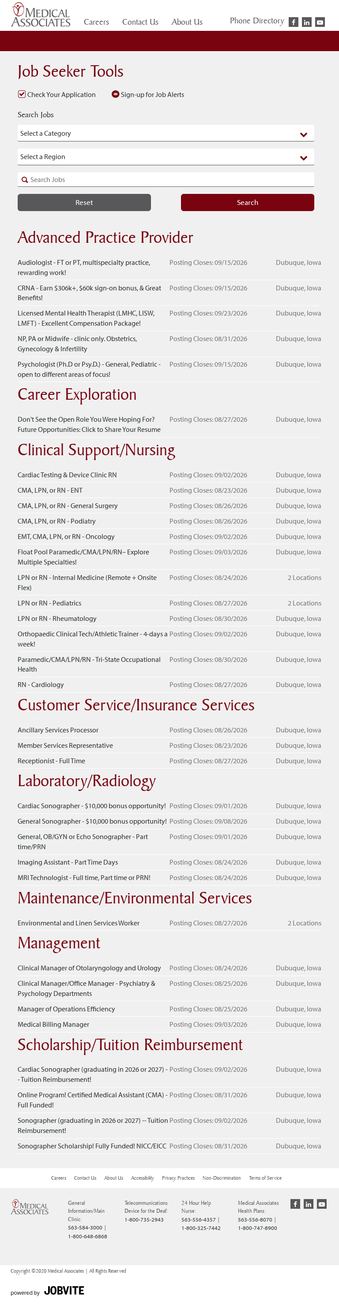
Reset (84, 202)
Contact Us (140, 21)
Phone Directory (257, 20)
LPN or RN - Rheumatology (57, 618)
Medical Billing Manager (53, 1024)
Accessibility (142, 1177)
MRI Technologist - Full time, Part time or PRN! (84, 877)
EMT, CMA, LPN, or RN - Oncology (66, 536)
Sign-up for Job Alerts (152, 94)
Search (247, 202)
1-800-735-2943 (144, 1219)
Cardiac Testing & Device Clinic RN (67, 474)
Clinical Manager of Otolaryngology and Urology (89, 967)
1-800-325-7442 (201, 1227)
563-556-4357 (198, 1219)
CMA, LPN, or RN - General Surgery (68, 505)
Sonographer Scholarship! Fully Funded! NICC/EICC (92, 1145)
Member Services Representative (65, 745)
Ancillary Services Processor (58, 729)
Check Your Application (61, 94)
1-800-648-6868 (87, 1236)
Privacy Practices (178, 1177)
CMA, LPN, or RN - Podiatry (57, 520)
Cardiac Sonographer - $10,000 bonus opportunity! (92, 805)
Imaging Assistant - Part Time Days (68, 862)
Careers (96, 21)
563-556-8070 (255, 1219)
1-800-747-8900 (257, 1227)
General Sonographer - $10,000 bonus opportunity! (92, 821)
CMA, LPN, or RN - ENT (50, 490)
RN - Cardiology (41, 684)
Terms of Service (265, 1177)
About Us (187, 21)
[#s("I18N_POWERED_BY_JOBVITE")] (47, 1291)
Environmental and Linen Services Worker (78, 922)
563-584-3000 (85, 1227)
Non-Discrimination (222, 1177)
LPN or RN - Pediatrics (49, 602)
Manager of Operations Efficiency (66, 1008)
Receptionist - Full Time (51, 760)
